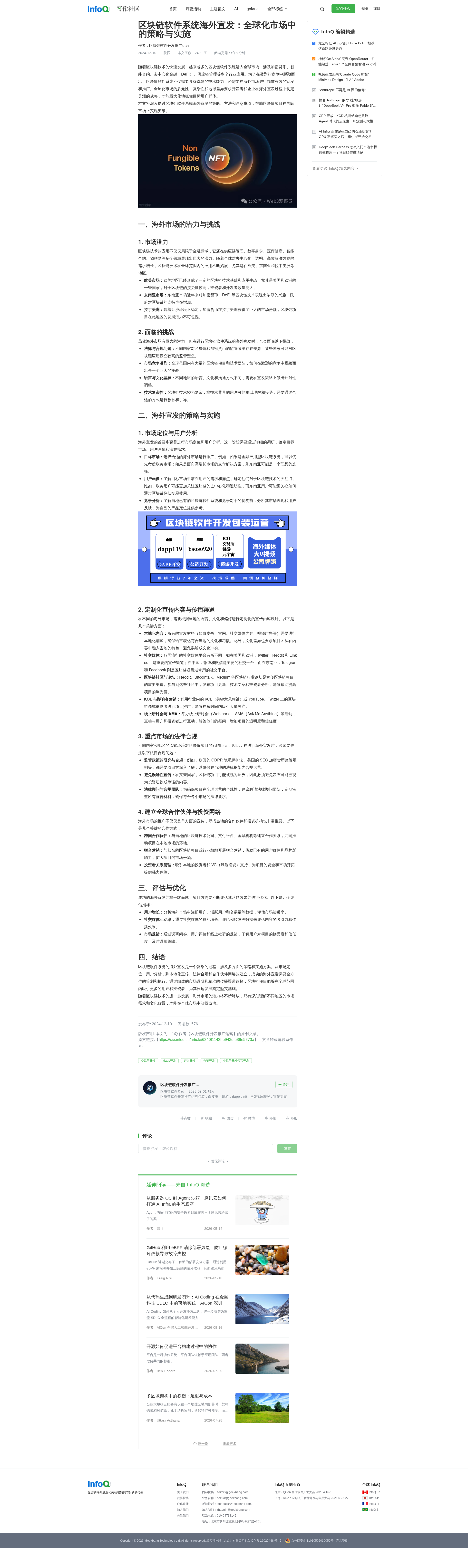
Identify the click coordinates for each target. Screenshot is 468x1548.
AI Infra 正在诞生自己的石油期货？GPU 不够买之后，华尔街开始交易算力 (347, 134)
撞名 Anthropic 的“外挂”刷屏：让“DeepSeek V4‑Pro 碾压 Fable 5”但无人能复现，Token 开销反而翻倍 (347, 103)
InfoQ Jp (374, 1498)
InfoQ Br (374, 1509)
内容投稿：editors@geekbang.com (225, 1492)
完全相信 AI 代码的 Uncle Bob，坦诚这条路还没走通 (346, 45)
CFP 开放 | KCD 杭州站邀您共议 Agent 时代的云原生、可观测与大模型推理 (348, 119)
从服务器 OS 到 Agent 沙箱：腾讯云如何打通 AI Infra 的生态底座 (186, 1201)
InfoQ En (374, 1492)
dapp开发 (169, 1060)
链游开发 (189, 1060)
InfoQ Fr (374, 1504)
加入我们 (183, 1509)
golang (253, 9)
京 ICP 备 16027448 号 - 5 (264, 1540)
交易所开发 (148, 1060)
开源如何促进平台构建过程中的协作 (181, 1346)
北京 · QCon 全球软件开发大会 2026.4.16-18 (304, 1492)
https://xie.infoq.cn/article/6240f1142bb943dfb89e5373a (206, 1040)
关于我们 (183, 1492)
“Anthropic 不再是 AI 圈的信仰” (342, 90)
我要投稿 (183, 1498)
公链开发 (209, 1060)
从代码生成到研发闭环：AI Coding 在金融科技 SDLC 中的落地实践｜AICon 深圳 (187, 1300)
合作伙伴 (183, 1504)
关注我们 (183, 1515)
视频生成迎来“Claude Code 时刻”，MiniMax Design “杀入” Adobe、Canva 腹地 (345, 77)
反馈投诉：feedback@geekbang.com (227, 1504)
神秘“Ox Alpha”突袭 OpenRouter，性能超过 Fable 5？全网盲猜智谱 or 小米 (347, 61)
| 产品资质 (341, 1540)
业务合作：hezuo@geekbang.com (225, 1498)
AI (236, 9)
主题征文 (217, 9)
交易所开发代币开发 (236, 1060)
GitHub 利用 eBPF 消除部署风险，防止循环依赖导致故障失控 (186, 1250)
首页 (173, 9)
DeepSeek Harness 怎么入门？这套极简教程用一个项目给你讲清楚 (348, 149)
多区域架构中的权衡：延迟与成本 (179, 1396)
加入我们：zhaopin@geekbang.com (226, 1509)
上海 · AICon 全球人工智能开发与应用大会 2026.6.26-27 (312, 1498)
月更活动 (193, 9)
